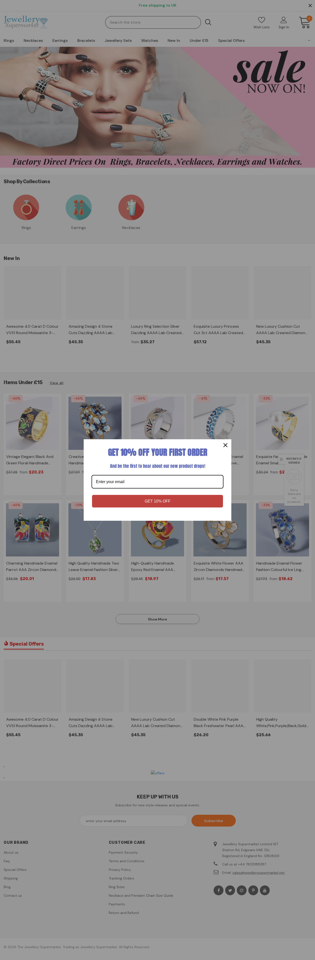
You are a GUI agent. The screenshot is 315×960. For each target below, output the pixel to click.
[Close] (225, 445)
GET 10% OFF (158, 501)
